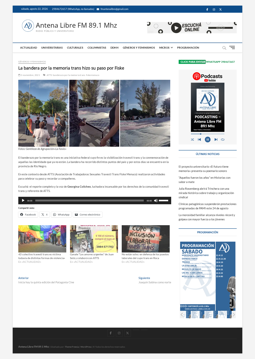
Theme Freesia (72, 346)
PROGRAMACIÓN (188, 47)
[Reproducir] (23, 200)
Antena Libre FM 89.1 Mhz (76, 25)
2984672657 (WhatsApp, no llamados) (73, 8)
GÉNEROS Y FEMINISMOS (139, 47)
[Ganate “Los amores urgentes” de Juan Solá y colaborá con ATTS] (94, 239)
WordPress (85, 346)
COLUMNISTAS (97, 47)
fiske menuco (92, 75)
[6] (225, 314)
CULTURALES (75, 47)
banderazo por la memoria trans (69, 75)
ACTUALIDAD (28, 47)
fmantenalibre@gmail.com (114, 8)
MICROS (164, 47)
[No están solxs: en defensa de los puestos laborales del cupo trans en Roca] (146, 239)
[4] (197, 314)
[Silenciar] (156, 200)
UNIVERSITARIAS (52, 47)
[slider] (164, 200)
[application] (94, 200)
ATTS (49, 75)
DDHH (115, 47)
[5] (211, 314)
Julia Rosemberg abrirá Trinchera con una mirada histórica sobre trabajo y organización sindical (206, 193)
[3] (184, 314)
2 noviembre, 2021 (30, 75)
